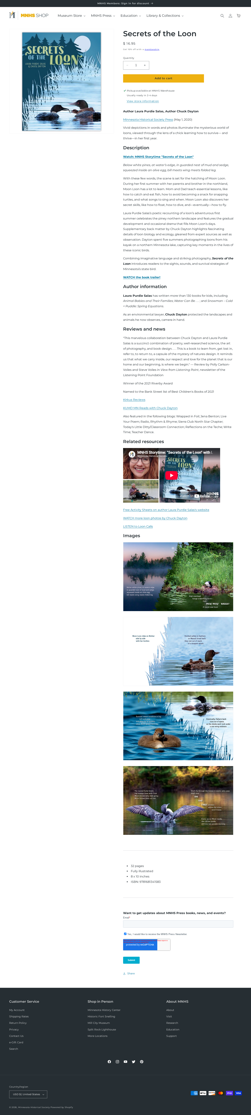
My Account (17, 1010)
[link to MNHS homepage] (13, 15)
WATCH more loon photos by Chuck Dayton (155, 518)
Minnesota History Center (104, 1010)
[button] (70, 16)
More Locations (97, 1036)
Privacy (14, 1029)
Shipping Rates (19, 1016)
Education (172, 1029)
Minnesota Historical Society (34, 1107)
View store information (143, 101)
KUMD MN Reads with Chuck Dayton (150, 408)
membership (152, 49)
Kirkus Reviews (134, 400)
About (170, 1010)
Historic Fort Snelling (101, 1016)
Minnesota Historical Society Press (148, 119)
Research (172, 1023)
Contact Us (16, 1036)
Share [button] (131, 973)
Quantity (128, 57)
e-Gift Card (16, 1042)
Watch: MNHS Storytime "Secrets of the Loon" (158, 156)
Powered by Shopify (62, 1107)
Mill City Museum (99, 1023)
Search (13, 1048)
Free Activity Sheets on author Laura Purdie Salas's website (166, 510)
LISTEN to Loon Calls (138, 526)
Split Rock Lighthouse (102, 1029)
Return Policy (18, 1023)
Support (171, 1036)
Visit (169, 1016)
